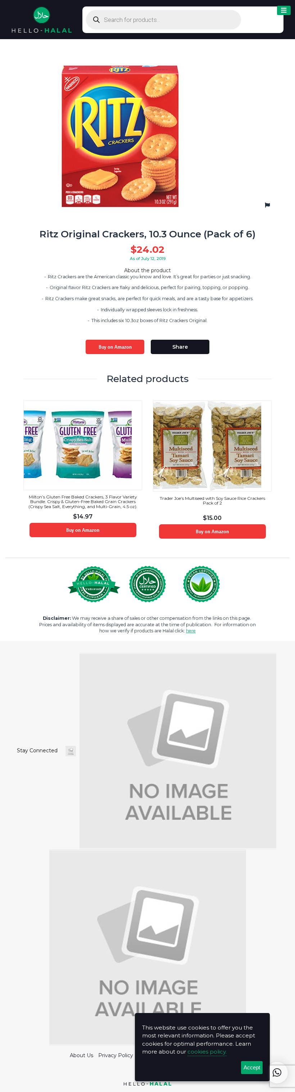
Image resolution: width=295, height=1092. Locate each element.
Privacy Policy (115, 1055)
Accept (252, 1067)
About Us (81, 1055)
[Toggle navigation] (284, 10)
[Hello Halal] (42, 19)
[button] (277, 1072)
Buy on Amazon (115, 347)
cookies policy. (207, 1051)
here (191, 630)
